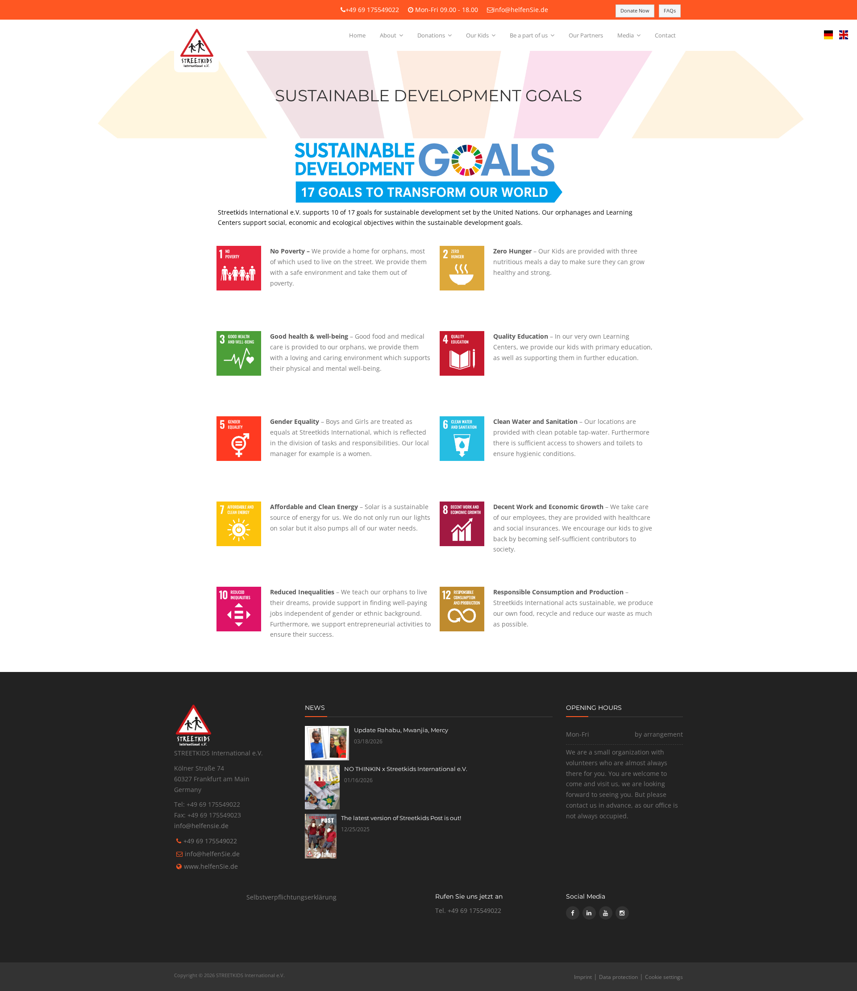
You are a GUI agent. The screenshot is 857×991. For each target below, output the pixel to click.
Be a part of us (529, 35)
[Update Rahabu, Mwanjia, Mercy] (327, 743)
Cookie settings (664, 977)
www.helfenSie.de (211, 866)
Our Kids (478, 35)
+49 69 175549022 (372, 9)
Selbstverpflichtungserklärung (291, 897)
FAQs (670, 10)
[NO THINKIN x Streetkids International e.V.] (322, 787)
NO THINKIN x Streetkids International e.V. (405, 768)
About (389, 35)
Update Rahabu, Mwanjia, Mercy (401, 730)
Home (357, 35)
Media (626, 35)
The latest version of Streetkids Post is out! (401, 817)
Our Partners (586, 35)
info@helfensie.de (201, 825)
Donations (431, 35)
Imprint (583, 977)
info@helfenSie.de (520, 9)
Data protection (618, 977)
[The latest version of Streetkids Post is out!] (321, 836)
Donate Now (634, 10)
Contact (665, 35)
